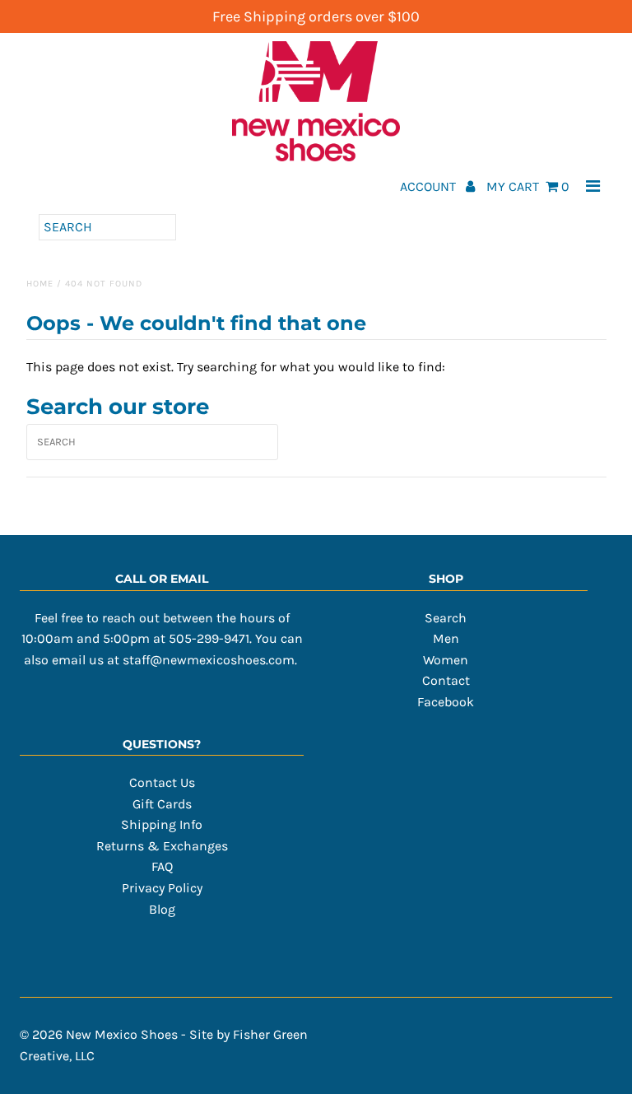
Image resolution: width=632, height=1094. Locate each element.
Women (445, 660)
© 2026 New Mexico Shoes (99, 1034)
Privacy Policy (162, 888)
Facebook (445, 702)
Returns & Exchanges (162, 846)
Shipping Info (161, 824)
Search (446, 618)
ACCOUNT (429, 186)
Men (446, 638)
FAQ (162, 866)
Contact (446, 680)
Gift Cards (162, 804)
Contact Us (162, 782)
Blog (162, 909)
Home (39, 283)
